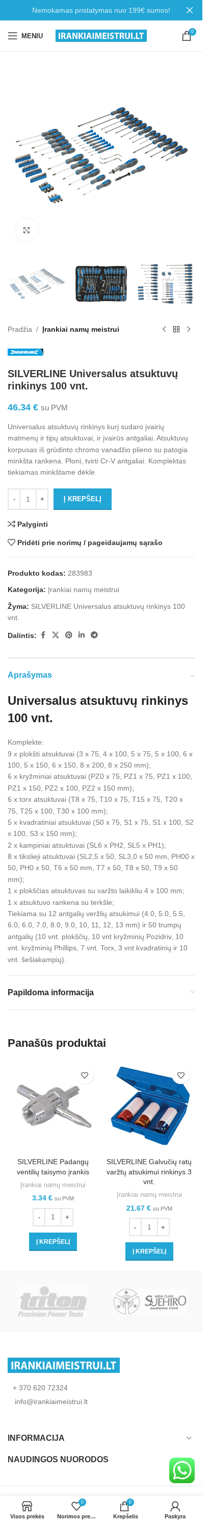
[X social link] (55, 635)
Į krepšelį (82, 499)
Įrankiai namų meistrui (80, 329)
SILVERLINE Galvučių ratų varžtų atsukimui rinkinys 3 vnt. (149, 1172)
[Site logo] (101, 35)
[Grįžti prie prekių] (176, 330)
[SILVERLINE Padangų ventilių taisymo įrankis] (53, 1106)
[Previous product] (164, 330)
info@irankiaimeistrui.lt (50, 1401)
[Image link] (64, 1365)
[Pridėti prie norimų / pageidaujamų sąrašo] (85, 1075)
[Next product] (188, 330)
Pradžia (20, 329)
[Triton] (52, 1301)
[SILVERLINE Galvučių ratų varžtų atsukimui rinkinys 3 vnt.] (149, 1106)
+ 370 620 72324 (40, 1388)
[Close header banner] (189, 10)
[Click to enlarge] (26, 229)
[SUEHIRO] (150, 1301)
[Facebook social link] (43, 635)
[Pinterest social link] (68, 635)
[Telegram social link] (94, 635)
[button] (53, 1242)
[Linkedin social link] (81, 635)
